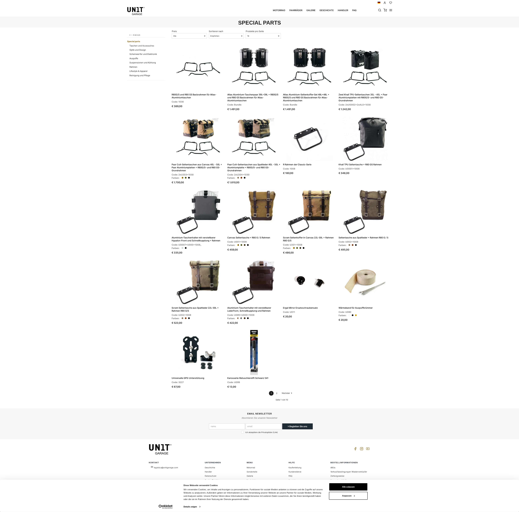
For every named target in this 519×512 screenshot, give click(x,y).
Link (275, 432)
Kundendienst (295, 472)
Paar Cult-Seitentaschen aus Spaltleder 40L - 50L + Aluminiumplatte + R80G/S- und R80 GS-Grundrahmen (253, 167)
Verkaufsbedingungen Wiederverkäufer (348, 472)
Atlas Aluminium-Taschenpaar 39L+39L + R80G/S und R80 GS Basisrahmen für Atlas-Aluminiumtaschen (252, 97)
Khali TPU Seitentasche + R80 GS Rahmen (360, 164)
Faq (354, 10)
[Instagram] (361, 449)
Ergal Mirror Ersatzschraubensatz (300, 307)
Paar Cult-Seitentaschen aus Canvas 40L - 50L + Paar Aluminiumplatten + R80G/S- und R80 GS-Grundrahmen (197, 167)
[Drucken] (215, 50)
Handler (343, 10)
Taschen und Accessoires (141, 45)
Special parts (133, 41)
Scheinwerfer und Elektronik (143, 54)
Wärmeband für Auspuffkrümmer (356, 307)
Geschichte (327, 10)
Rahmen (133, 67)
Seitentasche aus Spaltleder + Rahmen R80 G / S (363, 237)
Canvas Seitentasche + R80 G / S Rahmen (248, 237)
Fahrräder (295, 10)
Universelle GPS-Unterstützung (188, 378)
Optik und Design (137, 50)
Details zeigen (190, 507)
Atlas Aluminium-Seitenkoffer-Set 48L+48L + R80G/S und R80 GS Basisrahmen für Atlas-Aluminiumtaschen (306, 97)
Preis (174, 31)
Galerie (310, 10)
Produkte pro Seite (255, 31)
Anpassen (347, 495)
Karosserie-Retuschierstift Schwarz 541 (247, 378)
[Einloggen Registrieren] (384, 2)
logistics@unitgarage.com (166, 467)
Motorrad (279, 10)
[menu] (390, 10)
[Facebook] (355, 449)
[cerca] (379, 10)
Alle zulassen (348, 487)
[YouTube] (367, 449)
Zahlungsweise (337, 476)
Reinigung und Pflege (139, 75)
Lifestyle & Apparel (138, 71)
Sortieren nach (216, 31)
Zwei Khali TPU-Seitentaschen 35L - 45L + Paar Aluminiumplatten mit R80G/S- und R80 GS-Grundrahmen (363, 97)
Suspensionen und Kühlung (142, 62)
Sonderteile (252, 472)
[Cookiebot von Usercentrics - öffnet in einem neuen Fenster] (165, 507)
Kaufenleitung (295, 467)
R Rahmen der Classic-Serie (297, 164)
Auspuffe (133, 58)
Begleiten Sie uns (298, 426)
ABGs (332, 467)
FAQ (290, 476)
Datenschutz (211, 476)
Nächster (286, 393)
